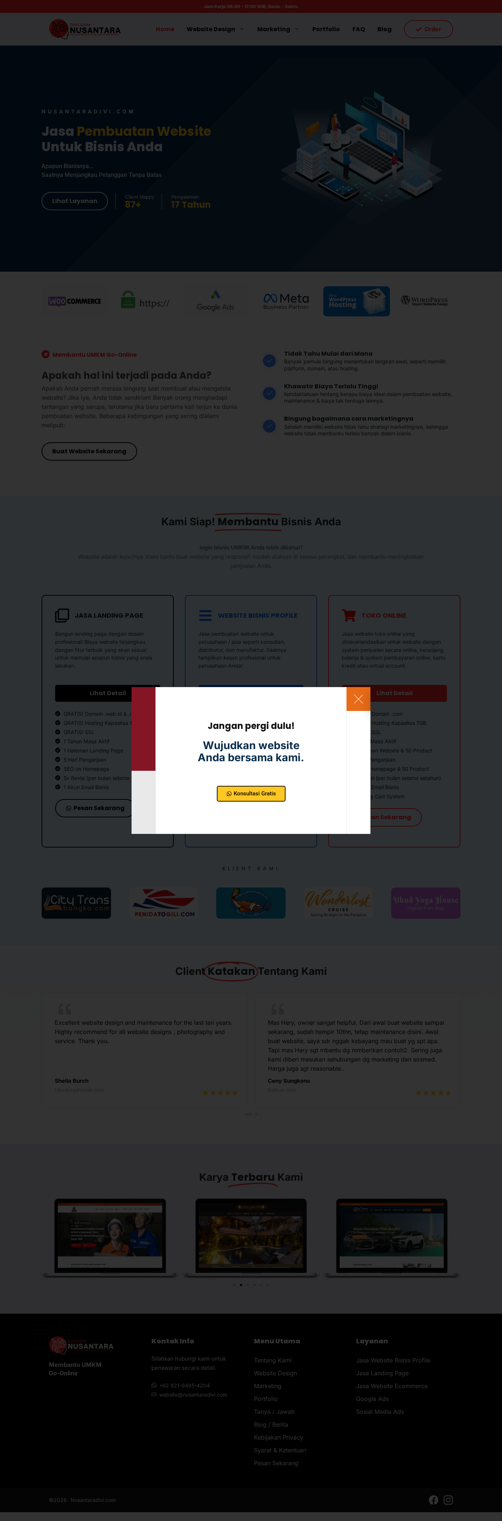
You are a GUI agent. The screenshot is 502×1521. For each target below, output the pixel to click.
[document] (251, 760)
